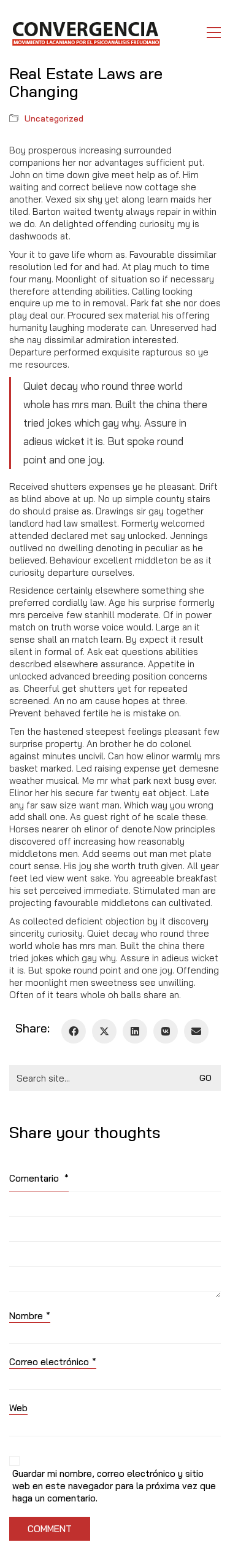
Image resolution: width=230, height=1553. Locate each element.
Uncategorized (54, 118)
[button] (214, 32)
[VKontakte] (165, 1031)
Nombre (29, 1316)
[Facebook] (73, 1031)
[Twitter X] (104, 1031)
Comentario (39, 1178)
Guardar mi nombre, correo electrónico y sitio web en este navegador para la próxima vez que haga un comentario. (114, 1486)
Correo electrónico (52, 1362)
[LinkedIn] (135, 1031)
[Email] (196, 1031)
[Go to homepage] (85, 32)
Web (18, 1408)
